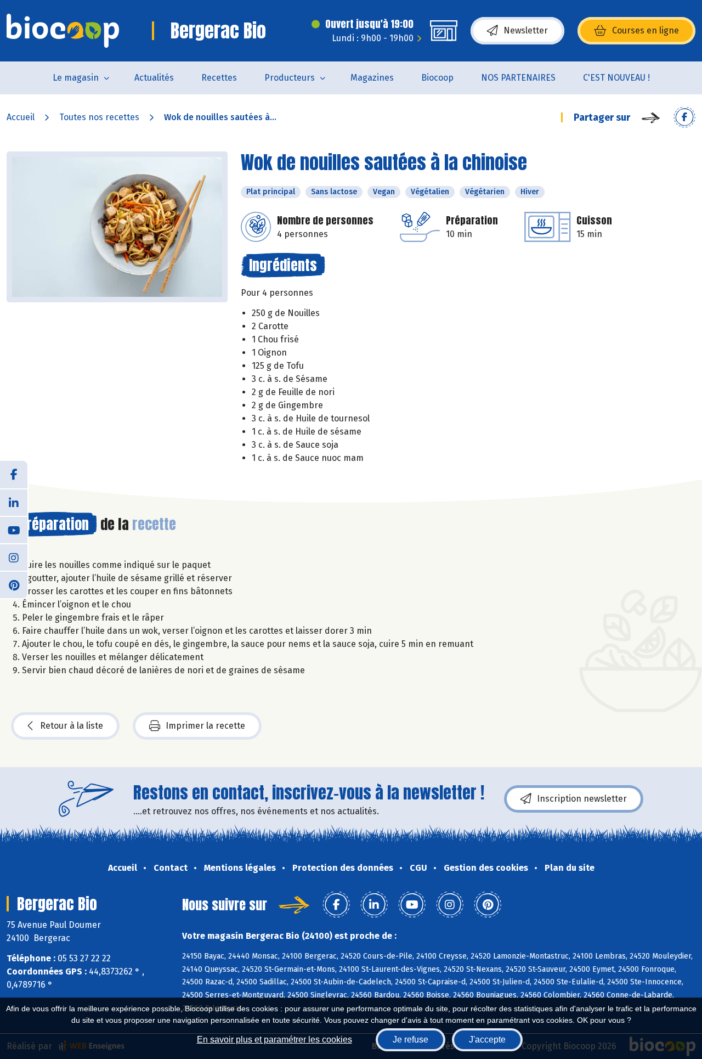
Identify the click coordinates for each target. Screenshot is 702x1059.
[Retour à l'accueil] (63, 31)
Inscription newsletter (582, 798)
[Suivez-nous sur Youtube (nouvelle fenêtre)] (13, 529)
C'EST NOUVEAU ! (616, 77)
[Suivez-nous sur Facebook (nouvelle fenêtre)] (13, 474)
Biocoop (437, 77)
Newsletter (525, 30)
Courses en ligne (645, 30)
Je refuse (410, 1039)
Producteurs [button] (289, 77)
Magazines (372, 77)
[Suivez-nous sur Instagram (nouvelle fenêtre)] (13, 557)
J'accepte (487, 1039)
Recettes (219, 77)
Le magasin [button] (76, 77)
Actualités (154, 77)
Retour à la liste (71, 725)
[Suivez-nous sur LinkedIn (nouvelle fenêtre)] (13, 502)
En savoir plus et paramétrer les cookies (274, 1039)
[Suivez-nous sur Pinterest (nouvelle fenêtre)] (13, 584)
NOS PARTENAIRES (518, 77)
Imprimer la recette (205, 725)
